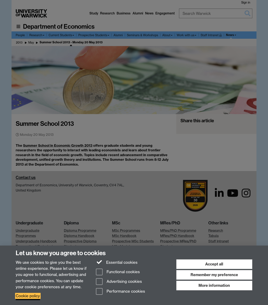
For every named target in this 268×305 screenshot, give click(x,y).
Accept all (214, 264)
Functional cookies (123, 271)
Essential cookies (121, 262)
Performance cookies (125, 291)
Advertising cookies (124, 281)
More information (214, 285)
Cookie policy (28, 295)
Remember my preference (214, 274)
